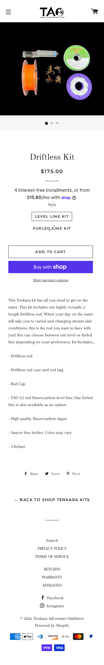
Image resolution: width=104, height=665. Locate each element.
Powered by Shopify (52, 625)
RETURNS (52, 569)
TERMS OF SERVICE (52, 556)
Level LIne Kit (52, 216)
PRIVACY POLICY (52, 548)
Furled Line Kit (52, 228)
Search (52, 540)
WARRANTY (52, 577)
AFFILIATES (52, 585)
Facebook (55, 597)
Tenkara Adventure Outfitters (59, 618)
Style (52, 204)
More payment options (51, 280)
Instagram (54, 605)
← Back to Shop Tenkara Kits (52, 499)
